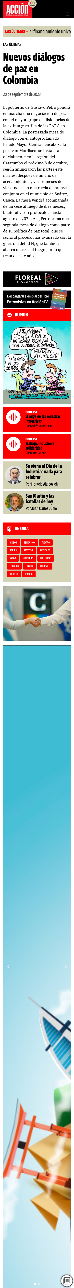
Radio (13, 558)
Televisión (29, 542)
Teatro (46, 542)
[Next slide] (66, 967)
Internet (45, 566)
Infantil (14, 574)
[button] (35, 1284)
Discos (28, 574)
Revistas (28, 550)
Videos (13, 542)
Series (13, 550)
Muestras (45, 558)
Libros (29, 566)
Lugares (14, 566)
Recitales (45, 550)
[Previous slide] (8, 967)
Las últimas (12, 45)
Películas (28, 558)
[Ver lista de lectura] (66, 1280)
